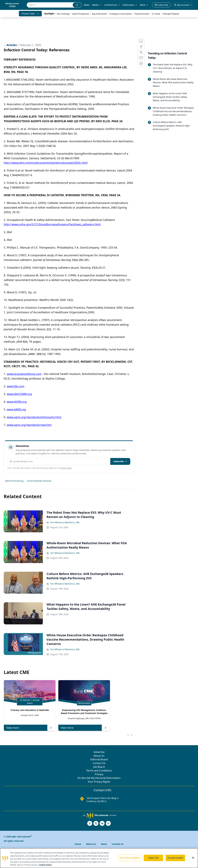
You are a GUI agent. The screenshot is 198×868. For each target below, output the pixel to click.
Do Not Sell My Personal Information (99, 778)
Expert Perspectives (80, 14)
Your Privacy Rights (99, 781)
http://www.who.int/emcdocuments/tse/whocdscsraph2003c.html (46, 163)
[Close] (193, 857)
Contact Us (99, 763)
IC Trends (156, 14)
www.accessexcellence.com (24, 374)
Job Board (99, 767)
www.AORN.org (17, 401)
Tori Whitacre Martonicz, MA (65, 522)
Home (78, 844)
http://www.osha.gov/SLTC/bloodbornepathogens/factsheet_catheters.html (52, 224)
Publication (128, 4)
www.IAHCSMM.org (19, 394)
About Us (99, 755)
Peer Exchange (63, 14)
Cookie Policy (45, 864)
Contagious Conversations (120, 14)
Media (95, 4)
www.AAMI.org (16, 409)
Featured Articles (142, 14)
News (87, 4)
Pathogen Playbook (171, 14)
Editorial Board (99, 759)
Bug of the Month (99, 14)
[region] (99, 858)
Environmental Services (39, 480)
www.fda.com (15, 386)
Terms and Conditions (99, 770)
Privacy (99, 774)
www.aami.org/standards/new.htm (29, 425)
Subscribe (118, 461)
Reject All (153, 857)
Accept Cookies (175, 857)
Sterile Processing (14, 480)
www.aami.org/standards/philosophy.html (34, 417)
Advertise (99, 752)
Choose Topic (28, 13)
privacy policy (66, 468)
